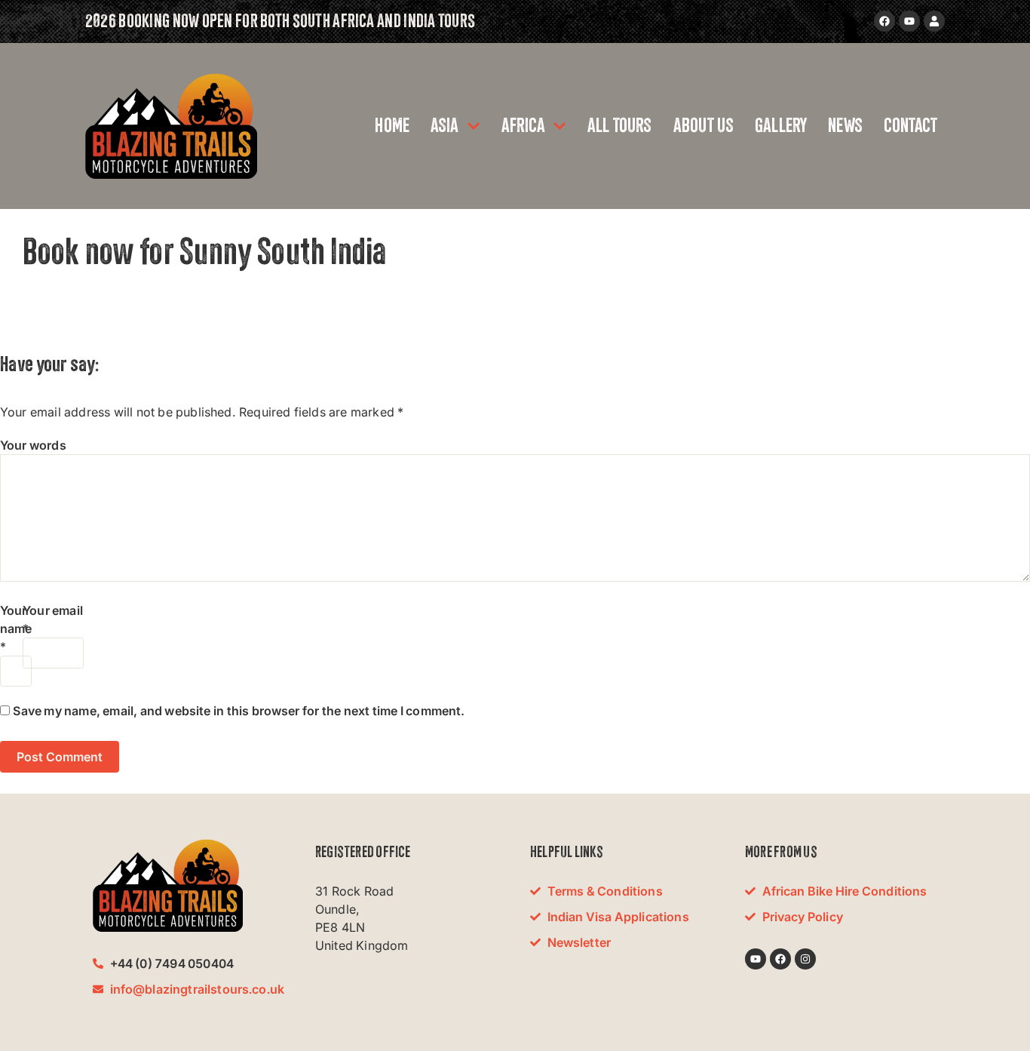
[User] (934, 21)
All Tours (619, 126)
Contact (910, 126)
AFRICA (523, 126)
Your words (33, 445)
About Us (703, 126)
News (845, 126)
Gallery (781, 126)
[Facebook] (884, 21)
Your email (53, 610)
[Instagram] (805, 959)
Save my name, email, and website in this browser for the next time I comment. (238, 710)
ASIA (445, 126)
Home (392, 126)
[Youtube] (909, 21)
